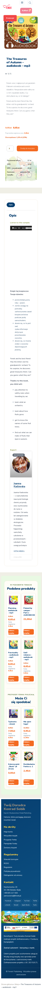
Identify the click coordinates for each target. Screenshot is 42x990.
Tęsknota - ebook (12, 722)
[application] (21, 228)
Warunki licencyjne (11, 859)
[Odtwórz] (13, 228)
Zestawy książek (10, 847)
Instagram (17, 901)
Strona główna (7, 984)
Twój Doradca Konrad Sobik (15, 807)
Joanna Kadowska (19, 485)
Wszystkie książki (10, 836)
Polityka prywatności (12, 871)
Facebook (8, 901)
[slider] (29, 228)
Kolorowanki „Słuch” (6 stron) (13, 766)
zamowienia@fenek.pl (12, 896)
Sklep (17, 984)
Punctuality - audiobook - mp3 (13, 655)
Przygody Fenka (10, 840)
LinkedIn (7, 905)
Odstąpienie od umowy (13, 875)
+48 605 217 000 (11, 893)
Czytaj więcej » (19, 551)
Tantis (35, 905)
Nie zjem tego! (27, 722)
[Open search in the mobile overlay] (30, 2)
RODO (6, 863)
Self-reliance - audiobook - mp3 (28, 656)
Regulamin (8, 867)
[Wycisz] (26, 228)
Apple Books (26, 905)
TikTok (35, 901)
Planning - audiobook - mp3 (12, 610)
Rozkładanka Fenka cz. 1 (29, 765)
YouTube (27, 901)
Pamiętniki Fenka (10, 843)
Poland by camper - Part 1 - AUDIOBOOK (29, 611)
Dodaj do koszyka (27, 148)
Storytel (16, 905)
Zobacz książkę (11, 631)
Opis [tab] (11, 205)
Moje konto (8, 832)
